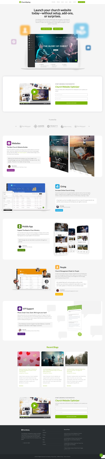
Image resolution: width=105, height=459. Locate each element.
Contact (44, 444)
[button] (16, 126)
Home (44, 430)
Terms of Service (67, 456)
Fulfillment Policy (60, 456)
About (44, 437)
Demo (44, 442)
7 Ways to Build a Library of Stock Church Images (73, 448)
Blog (43, 439)
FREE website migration (22, 152)
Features (44, 432)
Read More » (21, 385)
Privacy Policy (53, 456)
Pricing (44, 435)
